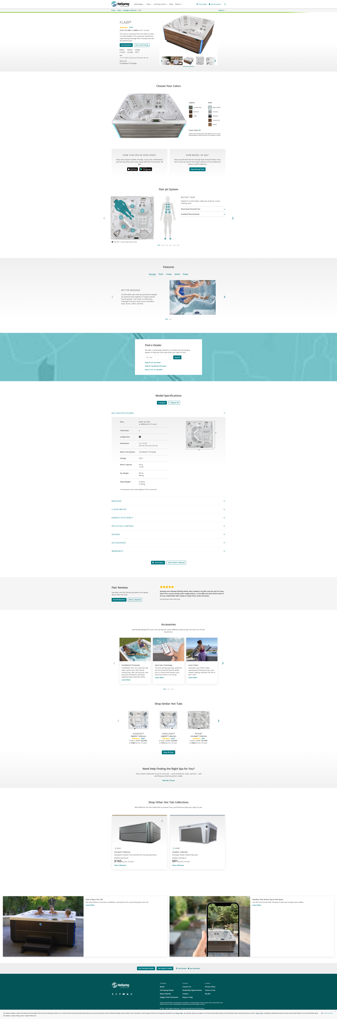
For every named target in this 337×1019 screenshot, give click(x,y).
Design (116, 534)
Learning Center (160, 4)
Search (177, 357)
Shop (148, 4)
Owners (178, 4)
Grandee (138, 733)
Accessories (119, 542)
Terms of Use (210, 990)
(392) (143, 738)
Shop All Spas (168, 752)
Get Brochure (126, 45)
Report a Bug (187, 997)
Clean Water (119, 509)
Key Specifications (123, 413)
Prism (199, 733)
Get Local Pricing (141, 45)
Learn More (126, 680)
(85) (203, 738)
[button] (327, 1013)
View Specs (158, 562)
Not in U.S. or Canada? (154, 369)
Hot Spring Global (166, 990)
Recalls (207, 994)
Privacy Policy (210, 987)
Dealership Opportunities (192, 990)
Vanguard (168, 733)
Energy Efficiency (122, 517)
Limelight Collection (129, 10)
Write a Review (135, 600)
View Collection (120, 865)
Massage (117, 501)
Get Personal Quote (146, 968)
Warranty (117, 551)
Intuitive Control (123, 526)
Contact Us (186, 987)
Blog (171, 4)
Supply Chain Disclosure (169, 997)
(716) (131, 27)
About (162, 987)
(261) (173, 738)
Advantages (138, 4)
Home (113, 10)
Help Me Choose (168, 780)
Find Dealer (182, 968)
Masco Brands (165, 994)
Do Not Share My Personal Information (192, 1008)
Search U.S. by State (153, 362)
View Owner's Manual (176, 562)
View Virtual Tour (197, 169)
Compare (161, 403)
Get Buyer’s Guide (165, 968)
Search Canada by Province (155, 366)
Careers (185, 994)
